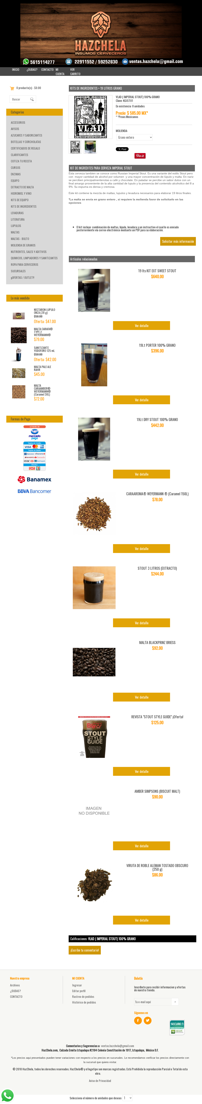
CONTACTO (47, 69)
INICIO (15, 69)
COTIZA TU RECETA (21, 161)
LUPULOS (16, 225)
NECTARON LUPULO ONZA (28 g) (44, 311)
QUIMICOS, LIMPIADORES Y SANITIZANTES (34, 258)
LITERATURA (17, 219)
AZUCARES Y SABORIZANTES (26, 135)
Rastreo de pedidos (83, 996)
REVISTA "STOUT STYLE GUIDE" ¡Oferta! (157, 716)
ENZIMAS (16, 174)
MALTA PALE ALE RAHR (42, 368)
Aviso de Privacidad (100, 1080)
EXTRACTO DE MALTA (22, 187)
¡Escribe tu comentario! (85, 950)
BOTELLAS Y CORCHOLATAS (26, 141)
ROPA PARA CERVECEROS (24, 264)
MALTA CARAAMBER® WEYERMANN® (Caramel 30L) (42, 389)
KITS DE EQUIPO (19, 200)
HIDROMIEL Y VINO (21, 193)
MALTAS (15, 232)
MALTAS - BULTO (20, 238)
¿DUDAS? (32, 69)
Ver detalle (141, 325)
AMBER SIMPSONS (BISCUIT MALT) (157, 791)
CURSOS (15, 167)
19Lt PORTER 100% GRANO (157, 345)
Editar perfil (78, 991)
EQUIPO (15, 180)
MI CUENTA (60, 71)
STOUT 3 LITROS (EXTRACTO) (157, 568)
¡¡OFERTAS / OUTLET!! (22, 277)
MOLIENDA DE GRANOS (23, 245)
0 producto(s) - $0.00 (28, 87)
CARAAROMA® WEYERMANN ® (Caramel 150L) (157, 493)
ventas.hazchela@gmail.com (117, 1046)
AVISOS (15, 128)
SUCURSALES (18, 271)
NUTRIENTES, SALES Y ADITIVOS (29, 251)
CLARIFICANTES (19, 154)
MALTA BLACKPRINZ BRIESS (157, 642)
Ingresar (77, 985)
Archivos (15, 985)
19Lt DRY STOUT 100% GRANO (157, 419)
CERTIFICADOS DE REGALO (25, 148)
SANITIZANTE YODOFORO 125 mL (44, 349)
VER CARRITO (75, 71)
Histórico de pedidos (84, 1002)
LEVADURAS (17, 213)
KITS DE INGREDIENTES (23, 206)
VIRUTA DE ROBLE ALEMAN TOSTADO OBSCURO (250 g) (157, 867)
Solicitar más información (178, 241)
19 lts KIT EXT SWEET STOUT (157, 270)
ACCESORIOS (18, 122)
